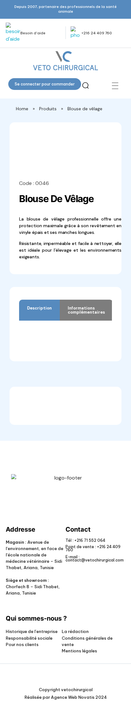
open (107, 143)
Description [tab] (39, 308)
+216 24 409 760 (96, 33)
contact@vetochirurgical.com (95, 560)
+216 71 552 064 (89, 540)
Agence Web (64, 697)
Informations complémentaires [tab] (86, 310)
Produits (48, 109)
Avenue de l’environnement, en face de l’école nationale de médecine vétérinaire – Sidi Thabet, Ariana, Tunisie (34, 555)
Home (22, 109)
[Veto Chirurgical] (65, 60)
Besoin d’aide (32, 33)
